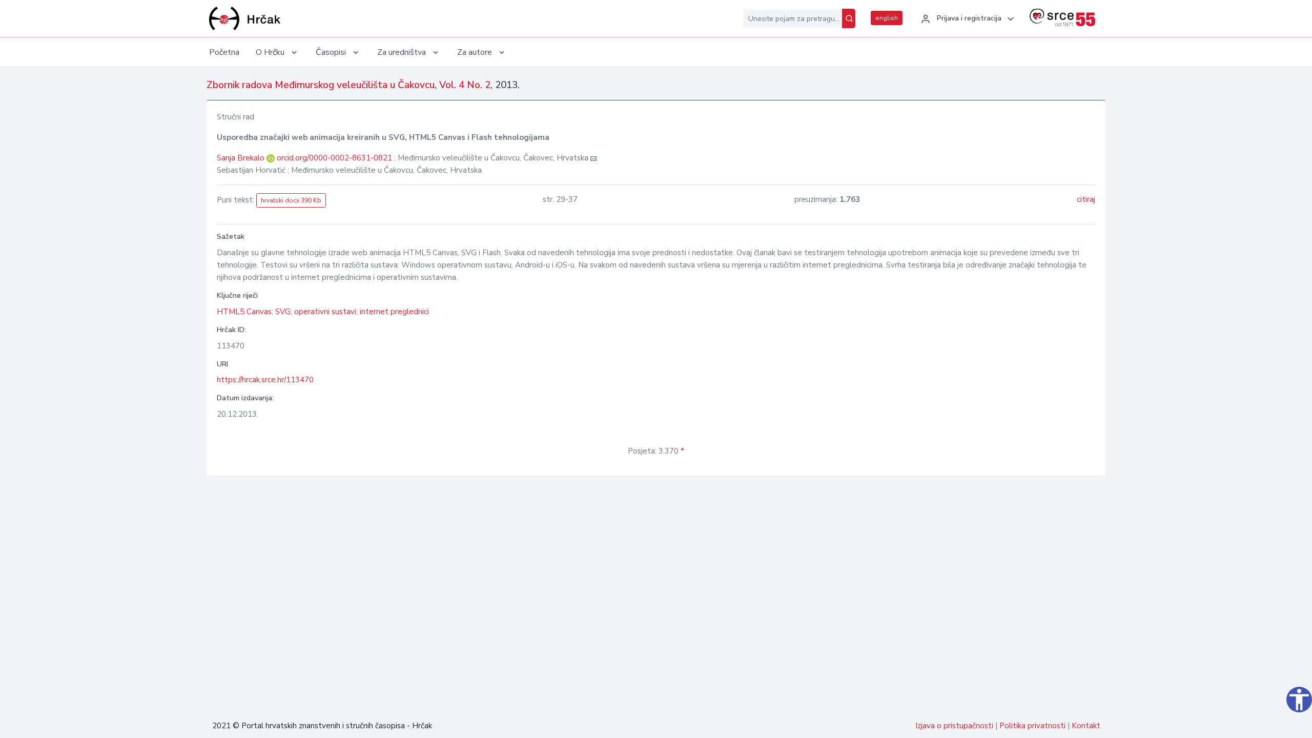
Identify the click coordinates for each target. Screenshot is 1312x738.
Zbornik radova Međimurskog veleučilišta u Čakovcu (321, 85)
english (886, 18)
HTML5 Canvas (244, 311)
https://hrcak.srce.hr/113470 (265, 380)
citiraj (1086, 199)
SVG (283, 311)
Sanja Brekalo (241, 158)
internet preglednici (394, 311)
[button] (966, 19)
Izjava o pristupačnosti (954, 726)
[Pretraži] (848, 18)
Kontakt (1086, 726)
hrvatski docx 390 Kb (291, 200)
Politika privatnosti (1032, 726)
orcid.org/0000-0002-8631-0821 (334, 158)
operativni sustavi (325, 311)
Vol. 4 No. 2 (464, 85)
